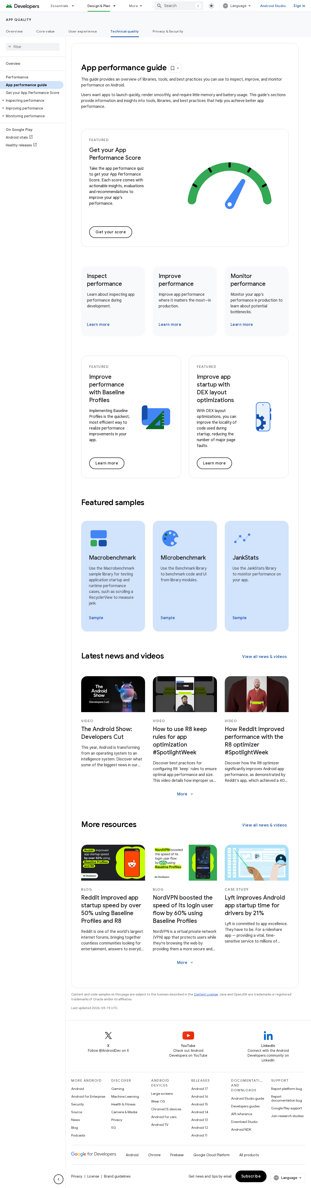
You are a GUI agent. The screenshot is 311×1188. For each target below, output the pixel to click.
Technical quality (125, 31)
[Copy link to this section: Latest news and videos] (170, 656)
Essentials (60, 6)
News (75, 1120)
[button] (31, 100)
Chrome (154, 1155)
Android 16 (199, 1096)
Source (76, 1112)
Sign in (299, 6)
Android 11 (199, 1135)
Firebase (177, 1155)
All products (249, 1155)
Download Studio (244, 1122)
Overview (14, 31)
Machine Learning (125, 1096)
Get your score (110, 232)
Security (77, 1104)
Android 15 (199, 1104)
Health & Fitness (123, 1104)
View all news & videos (264, 656)
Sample (96, 617)
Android (77, 1089)
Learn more (98, 324)
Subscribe (251, 1176)
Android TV (159, 1124)
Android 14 (199, 1112)
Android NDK (241, 1129)
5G (113, 1127)
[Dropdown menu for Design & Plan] (116, 6)
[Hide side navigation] (58, 1179)
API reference (241, 1114)
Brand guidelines (117, 1176)
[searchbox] (33, 47)
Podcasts (78, 1135)
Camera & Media (124, 1112)
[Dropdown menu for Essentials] (75, 6)
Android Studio (273, 6)
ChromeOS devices (166, 1109)
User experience (83, 31)
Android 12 (199, 1127)
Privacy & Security (168, 31)
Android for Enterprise (88, 1096)
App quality (19, 19)
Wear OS (158, 1101)
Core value (45, 31)
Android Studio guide (247, 1098)
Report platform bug (286, 1089)
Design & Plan (98, 6)
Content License (206, 994)
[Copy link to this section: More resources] (143, 825)
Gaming (117, 1089)
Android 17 (199, 1089)
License (93, 1176)
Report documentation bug (286, 1098)
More (133, 6)
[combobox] (179, 5)
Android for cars (163, 1117)
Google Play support (286, 1108)
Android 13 (199, 1120)
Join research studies (287, 1116)
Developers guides (245, 1106)
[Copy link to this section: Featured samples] (151, 503)
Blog (74, 1127)
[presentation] (185, 502)
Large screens (162, 1093)
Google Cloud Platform (211, 1155)
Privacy (116, 1120)
